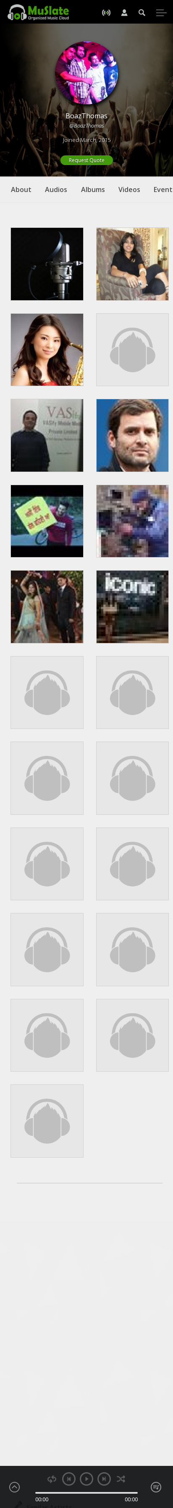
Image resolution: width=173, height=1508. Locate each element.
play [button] (86, 1479)
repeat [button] (52, 1479)
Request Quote (87, 160)
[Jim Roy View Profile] (47, 264)
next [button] (104, 1479)
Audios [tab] (56, 189)
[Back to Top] (160, 1453)
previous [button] (69, 1479)
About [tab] (21, 189)
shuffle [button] (121, 1479)
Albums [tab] (93, 189)
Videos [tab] (129, 189)
